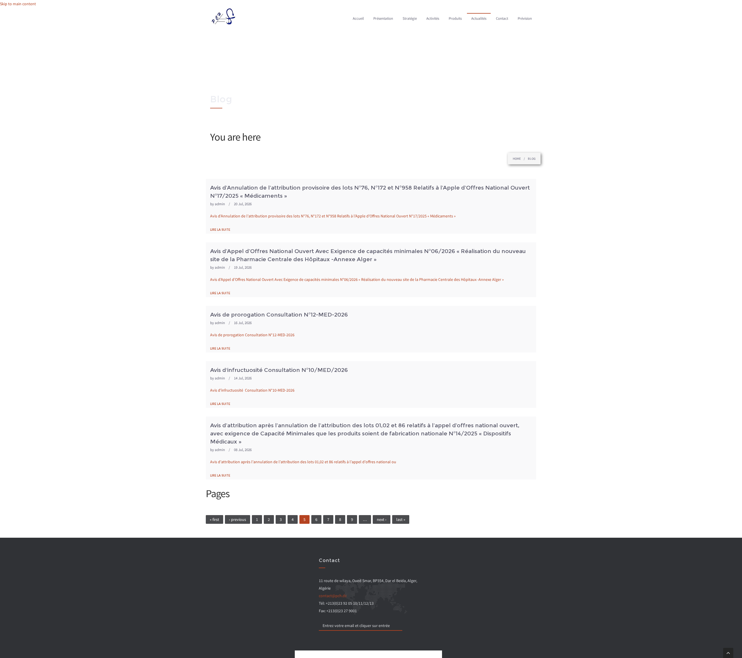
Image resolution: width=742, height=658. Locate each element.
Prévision (525, 18)
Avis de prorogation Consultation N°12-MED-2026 (252, 334)
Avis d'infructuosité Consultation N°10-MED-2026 (252, 390)
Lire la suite (220, 230)
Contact (502, 18)
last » (400, 519)
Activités (432, 18)
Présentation (383, 18)
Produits (455, 18)
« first (214, 519)
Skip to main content (18, 3)
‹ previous (237, 519)
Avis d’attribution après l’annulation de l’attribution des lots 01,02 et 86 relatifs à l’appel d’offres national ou (303, 461)
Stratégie (410, 18)
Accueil (358, 18)
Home (517, 159)
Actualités (478, 18)
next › (381, 519)
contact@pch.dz (333, 595)
